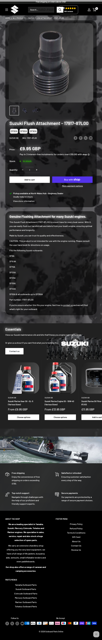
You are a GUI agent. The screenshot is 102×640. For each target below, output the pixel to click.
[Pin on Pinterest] (80, 138)
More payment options (72, 186)
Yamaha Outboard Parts (26, 585)
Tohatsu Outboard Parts (26, 606)
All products (19, 17)
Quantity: (13, 169)
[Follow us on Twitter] (12, 623)
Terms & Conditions (76, 532)
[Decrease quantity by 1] (22, 170)
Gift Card (76, 537)
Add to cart (29, 179)
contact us (68, 305)
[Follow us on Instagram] (17, 623)
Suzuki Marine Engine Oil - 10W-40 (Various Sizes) (59, 403)
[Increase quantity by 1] (36, 170)
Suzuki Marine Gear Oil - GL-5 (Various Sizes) (20, 403)
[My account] (89, 9)
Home (7, 17)
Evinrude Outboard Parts (25, 593)
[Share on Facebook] (75, 138)
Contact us (14, 351)
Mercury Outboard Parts (26, 597)
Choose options (23, 417)
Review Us (76, 550)
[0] (94, 9)
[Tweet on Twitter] (86, 138)
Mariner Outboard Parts (26, 602)
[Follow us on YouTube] (22, 623)
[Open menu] (6, 10)
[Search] (60, 10)
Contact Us (76, 545)
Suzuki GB (13, 138)
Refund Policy (76, 528)
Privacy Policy (76, 524)
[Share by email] (91, 138)
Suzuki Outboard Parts (26, 589)
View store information (24, 201)
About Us (76, 541)
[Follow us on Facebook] (7, 623)
